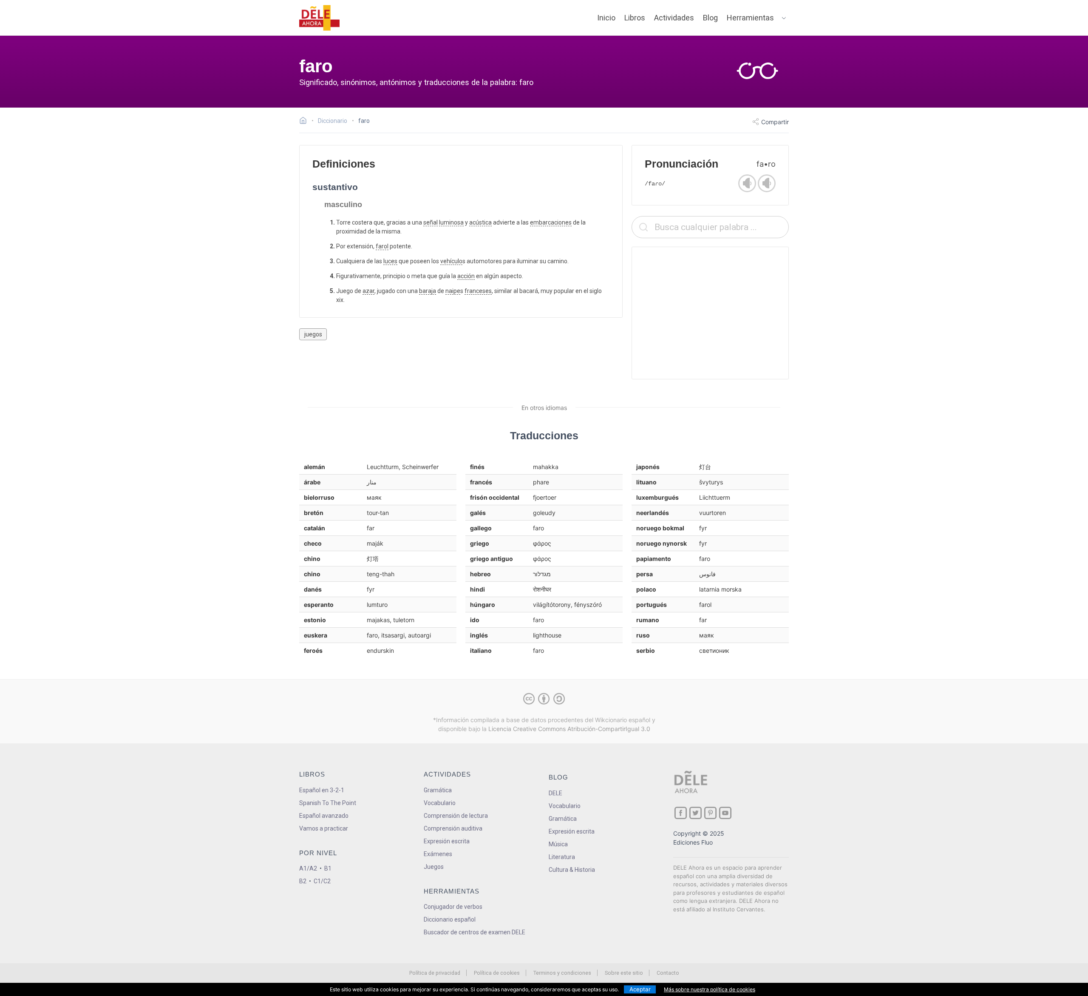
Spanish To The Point (327, 803)
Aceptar (640, 989)
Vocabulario (440, 803)
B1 (328, 868)
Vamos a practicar (323, 828)
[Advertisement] (710, 313)
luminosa (451, 222)
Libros (634, 17)
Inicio (606, 17)
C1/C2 (322, 881)
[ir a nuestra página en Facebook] (680, 812)
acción (466, 276)
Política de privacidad (434, 973)
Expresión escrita (447, 841)
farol (382, 246)
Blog (710, 17)
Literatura (562, 857)
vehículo (451, 261)
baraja (427, 290)
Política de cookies (497, 973)
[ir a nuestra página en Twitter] (695, 812)
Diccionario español (450, 919)
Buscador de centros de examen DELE (474, 932)
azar (368, 290)
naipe (452, 290)
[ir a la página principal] (319, 18)
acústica (480, 222)
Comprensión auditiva (453, 828)
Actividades (674, 17)
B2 (302, 881)
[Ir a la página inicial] (305, 122)
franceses (478, 290)
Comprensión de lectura (456, 815)
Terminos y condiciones (562, 973)
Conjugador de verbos (453, 906)
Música (558, 844)
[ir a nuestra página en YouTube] (725, 812)
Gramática (438, 790)
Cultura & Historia (572, 869)
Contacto (668, 973)
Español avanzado (323, 815)
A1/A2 (308, 868)
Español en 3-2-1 (321, 790)
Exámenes (438, 854)
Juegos (434, 866)
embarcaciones (551, 222)
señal (430, 222)
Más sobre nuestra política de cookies (709, 989)
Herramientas (750, 17)
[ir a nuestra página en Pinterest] (710, 812)
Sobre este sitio (624, 973)
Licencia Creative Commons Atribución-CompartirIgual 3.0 (569, 728)
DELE (555, 793)
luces (390, 261)
